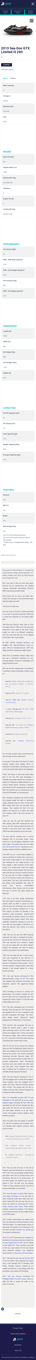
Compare (6, 65)
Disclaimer (18, 1345)
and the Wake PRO (9, 1245)
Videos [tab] (13, 78)
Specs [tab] (5, 78)
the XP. (22, 979)
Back (18, 1314)
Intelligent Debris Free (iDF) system (14, 1279)
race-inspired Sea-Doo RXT (14, 1243)
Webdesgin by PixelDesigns (28, 1357)
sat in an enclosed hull (10, 847)
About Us (18, 1350)
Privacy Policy (18, 1328)
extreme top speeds (23, 1230)
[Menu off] (33, 4)
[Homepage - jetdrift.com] (6, 3)
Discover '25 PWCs (18, 12)
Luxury (10, 69)
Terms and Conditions (18, 1334)
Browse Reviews (30, 12)
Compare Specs (5, 12)
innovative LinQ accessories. (24, 1253)
